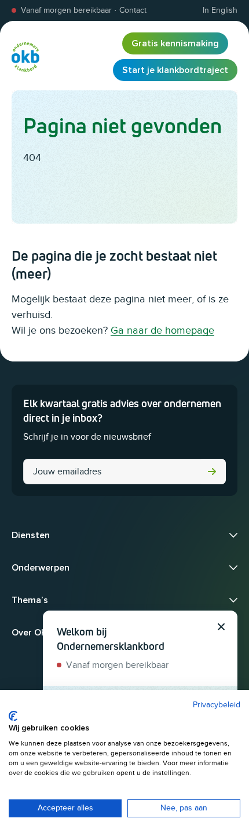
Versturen (212, 471)
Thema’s (30, 600)
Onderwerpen (40, 567)
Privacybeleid (216, 704)
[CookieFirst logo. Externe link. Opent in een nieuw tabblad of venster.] (13, 716)
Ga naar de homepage (162, 330)
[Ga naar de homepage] (25, 56)
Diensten (31, 535)
